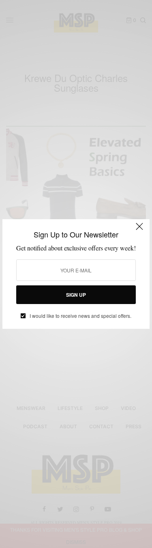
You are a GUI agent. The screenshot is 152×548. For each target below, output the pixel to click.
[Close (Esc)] (139, 230)
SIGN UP (76, 294)
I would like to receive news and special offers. (80, 315)
